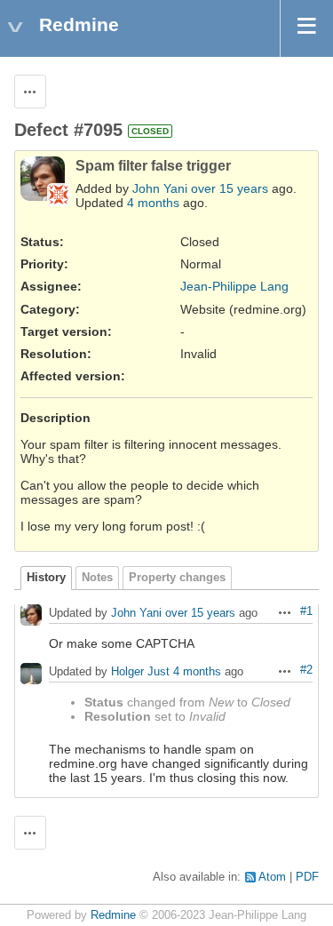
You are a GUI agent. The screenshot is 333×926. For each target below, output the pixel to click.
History (46, 577)
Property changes (177, 577)
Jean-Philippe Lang (234, 286)
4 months (153, 203)
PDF (307, 877)
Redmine (113, 915)
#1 (306, 611)
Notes (97, 577)
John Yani (159, 188)
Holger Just (140, 672)
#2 (306, 670)
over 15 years (229, 188)
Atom (272, 877)
